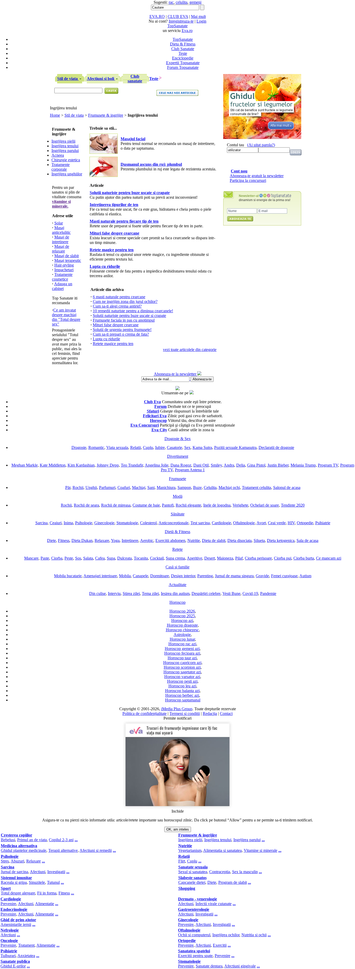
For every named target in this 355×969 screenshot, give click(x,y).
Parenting (205, 576)
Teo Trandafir (132, 465)
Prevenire (8, 903)
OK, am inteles (177, 829)
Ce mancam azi (328, 558)
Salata (88, 558)
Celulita (210, 487)
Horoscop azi (182, 620)
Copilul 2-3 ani (61, 840)
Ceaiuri (56, 523)
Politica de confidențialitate (144, 713)
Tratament (26, 945)
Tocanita (141, 558)
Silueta (259, 540)
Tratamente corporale (60, 166)
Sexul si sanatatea (192, 872)
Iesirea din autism (175, 593)
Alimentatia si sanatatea (222, 850)
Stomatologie (127, 523)
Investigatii (56, 872)
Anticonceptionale (173, 523)
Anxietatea (26, 955)
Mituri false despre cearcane (116, 325)
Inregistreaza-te (181, 21)
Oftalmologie (244, 523)
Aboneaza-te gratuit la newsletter (257, 176)
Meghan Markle (24, 465)
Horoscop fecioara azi (182, 653)
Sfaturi (153, 411)
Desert (209, 558)
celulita (181, 2)
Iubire (160, 447)
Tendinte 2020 (293, 505)
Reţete (177, 549)
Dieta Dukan (82, 540)
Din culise (97, 593)
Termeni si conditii (184, 713)
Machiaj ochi (229, 487)
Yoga (115, 540)
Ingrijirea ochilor (225, 935)
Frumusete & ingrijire (105, 115)
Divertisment (177, 456)
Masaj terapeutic (67, 260)
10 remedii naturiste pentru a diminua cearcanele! (133, 311)
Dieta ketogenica (280, 540)
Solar (58, 223)
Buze (197, 487)
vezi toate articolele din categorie (189, 349)
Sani (151, 487)
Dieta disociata (239, 540)
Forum (160, 406)
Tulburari (8, 955)
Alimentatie (44, 903)
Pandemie (268, 593)
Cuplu (148, 447)
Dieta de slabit (213, 540)
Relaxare (102, 540)
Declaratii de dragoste (276, 447)
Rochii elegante (188, 505)
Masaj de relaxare (60, 248)
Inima (68, 523)
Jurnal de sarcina (14, 872)
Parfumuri (107, 487)
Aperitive (194, 558)
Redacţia (210, 713)
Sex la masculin (245, 872)
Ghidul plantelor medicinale (23, 850)
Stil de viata (74, 115)
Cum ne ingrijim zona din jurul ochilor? (125, 301)
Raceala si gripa (14, 882)
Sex (187, 447)
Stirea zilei (131, 593)
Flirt (181, 861)
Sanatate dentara (209, 966)
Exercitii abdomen (170, 540)
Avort (261, 523)
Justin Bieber (277, 465)
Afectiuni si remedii (96, 850)
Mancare (31, 558)
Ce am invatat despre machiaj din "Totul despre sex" (66, 317)
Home (55, 115)
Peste (68, 558)
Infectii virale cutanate (213, 903)
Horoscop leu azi (182, 686)
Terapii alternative (63, 850)
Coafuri (123, 487)
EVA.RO (157, 16)
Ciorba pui (282, 558)
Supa (111, 558)
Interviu (114, 593)
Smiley (216, 465)
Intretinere (130, 540)
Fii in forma (46, 893)
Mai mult (198, 16)
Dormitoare (159, 576)
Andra (229, 465)
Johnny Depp (108, 465)
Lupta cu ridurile (106, 339)
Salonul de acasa (286, 487)
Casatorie (174, 447)
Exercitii (220, 945)
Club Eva (152, 402)
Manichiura (166, 487)
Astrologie (182, 634)
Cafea (100, 558)
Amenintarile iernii (16, 924)
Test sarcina (200, 523)
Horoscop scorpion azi (182, 667)
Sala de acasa (307, 540)
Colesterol (148, 523)
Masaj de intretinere (60, 239)
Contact (226, 713)
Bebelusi (8, 840)
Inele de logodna (217, 505)
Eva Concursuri (144, 425)
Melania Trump (303, 465)
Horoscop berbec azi (182, 695)
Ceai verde (277, 523)
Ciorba (56, 558)
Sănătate (178, 514)
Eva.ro (187, 30)
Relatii (135, 447)
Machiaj (138, 487)
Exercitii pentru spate (195, 955)
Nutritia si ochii (254, 935)
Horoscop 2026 (182, 611)
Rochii (78, 487)
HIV (291, 523)
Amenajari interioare (100, 576)
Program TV (328, 465)
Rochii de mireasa (115, 505)
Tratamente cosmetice (62, 276)
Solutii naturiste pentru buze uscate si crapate (129, 315)
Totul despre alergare (18, 893)
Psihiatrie (322, 523)
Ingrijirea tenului (64, 146)
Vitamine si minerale (260, 850)
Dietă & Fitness (177, 531)
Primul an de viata (32, 840)
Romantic (96, 447)
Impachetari (64, 270)
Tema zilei (150, 593)
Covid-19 (250, 593)
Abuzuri (17, 861)
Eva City (159, 430)
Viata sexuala (117, 447)
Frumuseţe (177, 478)
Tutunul (53, 882)
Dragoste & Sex (178, 438)
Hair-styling (64, 265)
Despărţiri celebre (206, 593)
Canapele (140, 576)
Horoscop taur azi (182, 658)
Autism (305, 576)
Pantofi (168, 505)
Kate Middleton (52, 465)
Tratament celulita (256, 487)
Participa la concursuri (248, 180)
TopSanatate (177, 26)
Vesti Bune (231, 593)
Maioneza (225, 558)
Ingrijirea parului (65, 150)
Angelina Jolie (156, 465)
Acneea (57, 155)
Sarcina (41, 523)
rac (171, 2)
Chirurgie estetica (65, 160)
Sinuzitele (37, 882)
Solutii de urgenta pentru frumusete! (122, 329)
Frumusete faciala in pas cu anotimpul (124, 320)
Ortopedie (305, 523)
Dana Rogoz (180, 465)
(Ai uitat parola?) (261, 145)
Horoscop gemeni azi (182, 648)
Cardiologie (221, 523)
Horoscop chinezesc (182, 630)
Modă (177, 496)
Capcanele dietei (191, 882)
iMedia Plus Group (176, 709)
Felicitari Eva (155, 416)
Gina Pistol (256, 465)
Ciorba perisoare (258, 558)
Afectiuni (37, 872)
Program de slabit (232, 882)
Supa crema (175, 558)
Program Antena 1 (190, 470)
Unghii (91, 487)
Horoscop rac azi (182, 644)
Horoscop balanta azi (182, 690)
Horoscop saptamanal (182, 700)
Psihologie (83, 523)
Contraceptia (219, 872)
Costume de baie (146, 505)
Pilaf (239, 558)
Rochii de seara (86, 505)
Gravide (262, 576)
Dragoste (78, 447)
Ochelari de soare (264, 505)
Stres (5, 861)
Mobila (125, 576)
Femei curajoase (284, 576)
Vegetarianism (189, 850)
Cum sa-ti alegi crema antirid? (117, 306)
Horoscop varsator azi (182, 676)
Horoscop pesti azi (182, 681)
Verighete (240, 505)
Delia (240, 465)
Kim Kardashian (81, 465)
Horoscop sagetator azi (182, 672)
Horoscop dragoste (182, 625)
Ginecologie (104, 523)
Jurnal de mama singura (234, 576)
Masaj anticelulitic (61, 230)
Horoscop (158, 420)
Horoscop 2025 (182, 616)
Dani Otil (201, 465)
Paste (45, 558)
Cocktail (157, 558)
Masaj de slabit (66, 256)
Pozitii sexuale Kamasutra (235, 447)
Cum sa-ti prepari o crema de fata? (121, 334)
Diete (51, 540)
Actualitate (177, 584)
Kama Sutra (202, 447)
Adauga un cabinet (62, 286)
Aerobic (146, 540)
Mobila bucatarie (68, 576)
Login (201, 21)
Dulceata (124, 558)
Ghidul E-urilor (13, 966)
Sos (78, 558)
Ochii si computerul (194, 935)
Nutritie (193, 540)
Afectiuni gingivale (240, 966)
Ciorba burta (303, 558)
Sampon (184, 487)
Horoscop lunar (182, 639)
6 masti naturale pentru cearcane (119, 297)
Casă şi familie (177, 567)
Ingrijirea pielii (63, 141)
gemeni (195, 2)
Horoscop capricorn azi (182, 662)
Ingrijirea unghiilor (66, 174)
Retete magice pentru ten (113, 343)
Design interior (183, 576)
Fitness (63, 540)
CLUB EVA (178, 16)
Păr (67, 487)
